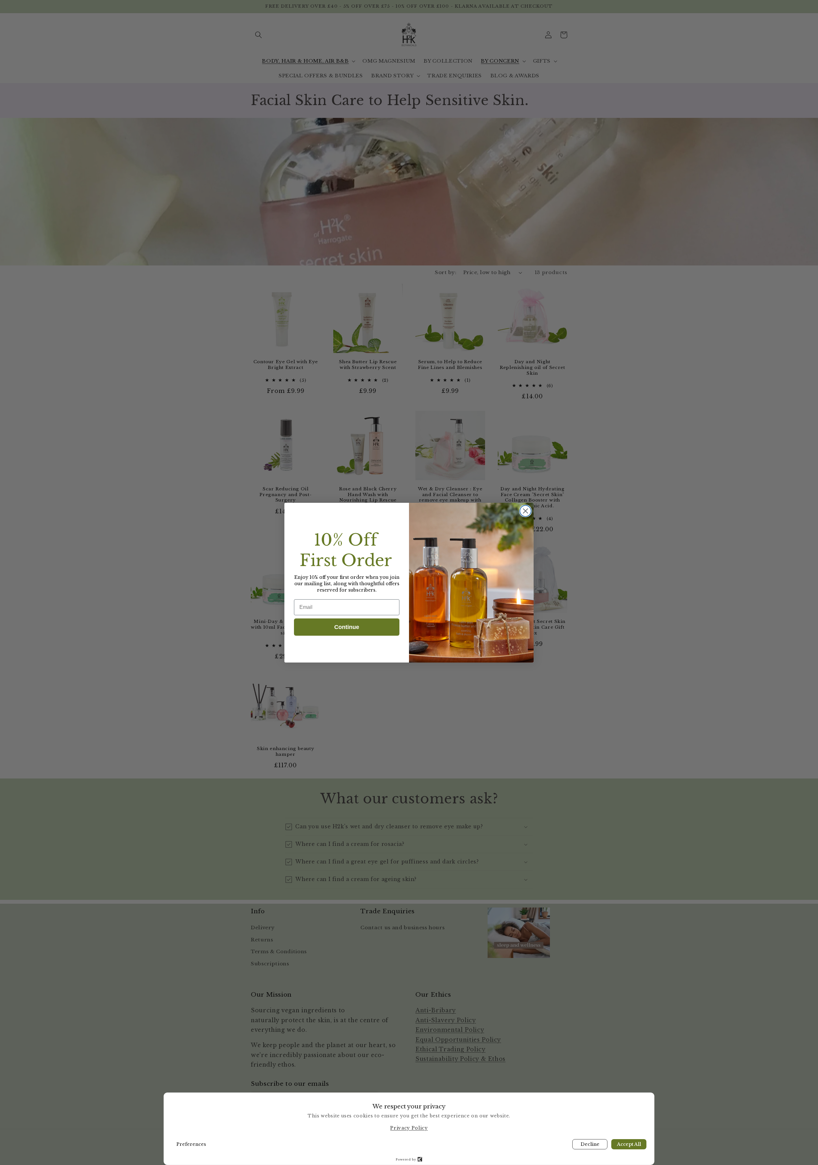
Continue (346, 627)
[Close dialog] (525, 511)
